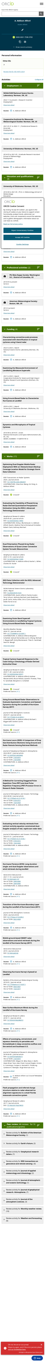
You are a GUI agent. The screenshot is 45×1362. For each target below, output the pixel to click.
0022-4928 (17, 919)
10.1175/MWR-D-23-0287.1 (16, 634)
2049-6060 (17, 881)
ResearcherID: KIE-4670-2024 (14, 72)
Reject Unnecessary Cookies (22, 230)
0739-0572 (17, 800)
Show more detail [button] (8, 105)
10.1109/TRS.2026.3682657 (16, 482)
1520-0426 (17, 803)
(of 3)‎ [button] (18, 773)
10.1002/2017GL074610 (15, 1105)
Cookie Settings (22, 244)
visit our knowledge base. (17, 1349)
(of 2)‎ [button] (18, 691)
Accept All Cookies (22, 237)
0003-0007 (17, 987)
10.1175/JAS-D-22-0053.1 (15, 717)
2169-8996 (17, 760)
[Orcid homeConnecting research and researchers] (8, 4)
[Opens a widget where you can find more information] (37, 1358)
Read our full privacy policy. (13, 224)
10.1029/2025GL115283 (15, 559)
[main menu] (41, 4)
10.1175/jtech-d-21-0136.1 (16, 839)
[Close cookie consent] (41, 200)
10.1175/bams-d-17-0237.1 (16, 984)
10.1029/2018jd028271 (15, 1057)
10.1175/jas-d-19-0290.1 (15, 917)
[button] (39, 80)
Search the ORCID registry (9, 10)
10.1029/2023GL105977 (15, 674)
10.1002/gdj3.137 (13, 879)
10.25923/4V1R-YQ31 (14, 593)
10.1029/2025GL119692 (15, 521)
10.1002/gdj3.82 (12, 953)
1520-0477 (17, 989)
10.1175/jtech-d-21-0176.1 (16, 798)
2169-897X (17, 758)
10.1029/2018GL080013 (15, 1020)
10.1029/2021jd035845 (15, 755)
